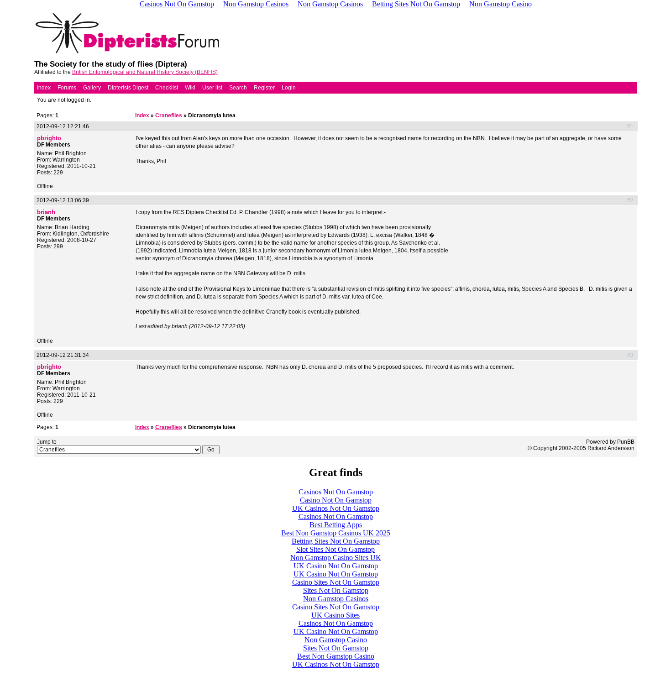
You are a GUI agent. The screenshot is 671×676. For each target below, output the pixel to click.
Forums (67, 87)
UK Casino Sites (335, 615)
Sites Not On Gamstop (335, 590)
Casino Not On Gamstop (336, 500)
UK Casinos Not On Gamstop (335, 508)
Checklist (166, 87)
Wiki (190, 87)
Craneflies (168, 115)
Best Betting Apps (335, 525)
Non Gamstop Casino (335, 640)
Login (289, 87)
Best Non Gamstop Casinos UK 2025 (335, 533)
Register (264, 87)
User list (212, 87)
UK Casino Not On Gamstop (336, 566)
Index (44, 87)
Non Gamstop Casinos (335, 599)
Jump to (47, 442)
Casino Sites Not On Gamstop (335, 582)
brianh (46, 212)
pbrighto (49, 138)
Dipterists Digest (128, 87)
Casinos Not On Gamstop (336, 492)
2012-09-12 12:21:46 (63, 126)
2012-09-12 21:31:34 (63, 355)
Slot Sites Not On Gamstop (335, 549)
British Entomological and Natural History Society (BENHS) (145, 72)
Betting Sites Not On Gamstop (336, 541)
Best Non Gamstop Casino (335, 656)
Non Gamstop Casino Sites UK (335, 557)
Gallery (92, 87)
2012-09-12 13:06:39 (63, 200)
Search (238, 87)
